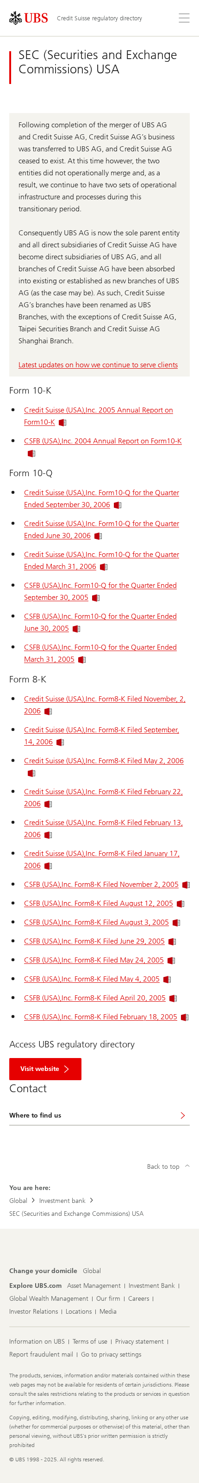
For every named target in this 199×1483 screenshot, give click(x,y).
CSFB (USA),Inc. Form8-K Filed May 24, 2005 (94, 960)
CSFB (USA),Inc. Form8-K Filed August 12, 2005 (98, 903)
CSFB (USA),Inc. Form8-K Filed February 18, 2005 (100, 1016)
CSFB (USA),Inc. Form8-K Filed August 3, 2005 (96, 922)
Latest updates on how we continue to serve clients (98, 364)
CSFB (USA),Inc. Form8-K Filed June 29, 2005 (94, 941)
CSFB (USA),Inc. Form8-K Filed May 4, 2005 (92, 979)
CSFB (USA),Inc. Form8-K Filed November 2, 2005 (101, 884)
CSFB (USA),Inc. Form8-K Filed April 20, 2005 (95, 997)
